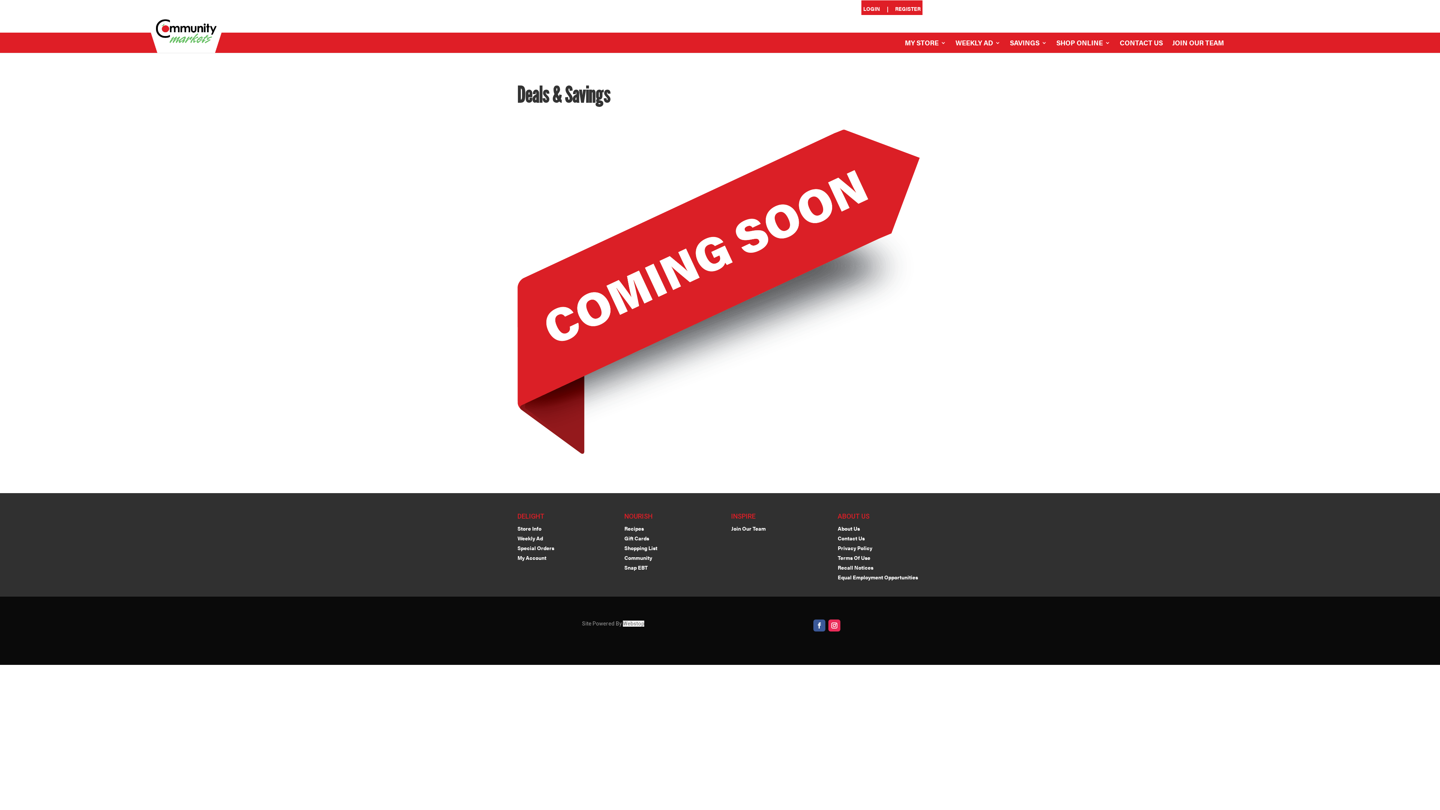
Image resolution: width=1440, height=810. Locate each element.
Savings (1025, 43)
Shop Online (1079, 43)
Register (908, 9)
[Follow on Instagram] (834, 626)
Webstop (633, 624)
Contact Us (1141, 43)
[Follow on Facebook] (819, 626)
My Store (922, 43)
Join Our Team (1198, 43)
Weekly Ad (974, 43)
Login (871, 9)
